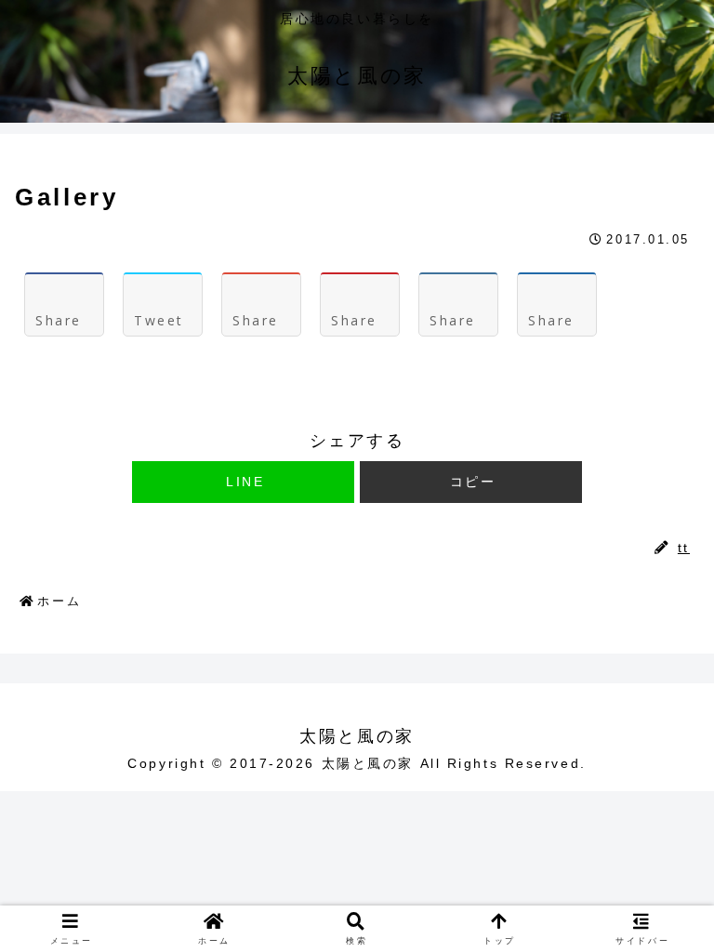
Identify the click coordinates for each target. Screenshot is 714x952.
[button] (471, 482)
